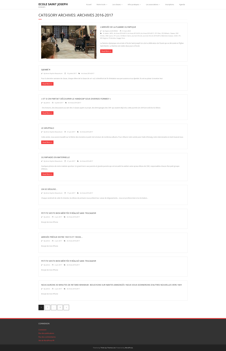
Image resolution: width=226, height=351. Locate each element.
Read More (105, 51)
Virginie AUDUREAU (111, 31)
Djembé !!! (45, 69)
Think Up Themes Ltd (107, 348)
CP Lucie (117, 36)
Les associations (152, 4)
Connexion (42, 330)
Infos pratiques (133, 4)
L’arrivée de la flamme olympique (118, 27)
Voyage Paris (120, 38)
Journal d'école (137, 36)
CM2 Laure (109, 36)
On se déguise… (49, 189)
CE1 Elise (158, 33)
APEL (111, 33)
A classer (106, 33)
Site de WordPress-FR (46, 340)
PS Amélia (112, 38)
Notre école (101, 4)
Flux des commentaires (47, 337)
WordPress (129, 348)
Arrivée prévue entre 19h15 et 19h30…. (62, 237)
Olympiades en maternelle (55, 157)
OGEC (176, 36)
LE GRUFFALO (47, 128)
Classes (172, 33)
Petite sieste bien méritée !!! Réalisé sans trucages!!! (68, 213)
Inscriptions (169, 4)
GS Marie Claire (125, 36)
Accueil (88, 4)
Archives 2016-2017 (147, 33)
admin (48, 103)
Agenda (182, 4)
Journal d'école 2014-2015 (152, 36)
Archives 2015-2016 (134, 33)
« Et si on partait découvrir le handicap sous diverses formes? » (76, 98)
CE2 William (165, 33)
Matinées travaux (167, 36)
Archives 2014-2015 (120, 33)
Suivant (66, 307)
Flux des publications (46, 333)
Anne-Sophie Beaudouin (54, 73)
